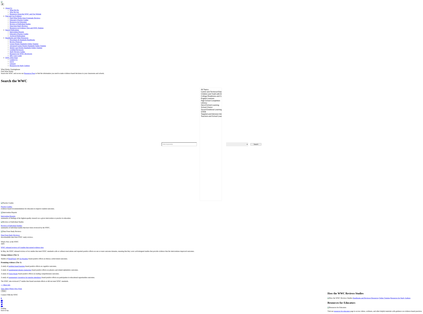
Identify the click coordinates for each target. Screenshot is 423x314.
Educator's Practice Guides (19, 20)
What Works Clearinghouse (10, 69)
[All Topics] (211, 90)
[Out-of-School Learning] (211, 105)
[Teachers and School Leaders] (211, 116)
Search (256, 144)
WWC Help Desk (11, 58)
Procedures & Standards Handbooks (22, 40)
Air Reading (23, 259)
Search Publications (12, 30)
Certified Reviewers (17, 50)
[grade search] (237, 144)
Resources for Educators (18, 22)
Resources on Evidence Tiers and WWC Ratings (27, 28)
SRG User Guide (16, 56)
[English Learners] (211, 99)
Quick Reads (13, 274)
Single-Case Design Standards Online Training (26, 48)
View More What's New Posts (11, 289)
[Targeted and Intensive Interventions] (211, 114)
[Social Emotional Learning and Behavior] (211, 110)
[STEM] (211, 112)
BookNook (12, 259)
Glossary (13, 64)
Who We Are (14, 12)
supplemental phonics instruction (20, 270)
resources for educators (342, 311)
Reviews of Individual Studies (20, 24)
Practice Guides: (6, 207)
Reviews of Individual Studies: (11, 226)
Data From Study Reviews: (10, 235)
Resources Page (29, 73)
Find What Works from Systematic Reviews (25, 18)
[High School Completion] (211, 101)
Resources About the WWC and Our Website (25, 14)
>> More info (5, 285)
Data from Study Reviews (19, 26)
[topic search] (211, 144)
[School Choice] (211, 107)
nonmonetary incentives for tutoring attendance (25, 277)
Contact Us (14, 60)
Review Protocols (16, 42)
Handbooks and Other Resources (16, 38)
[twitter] (211, 305)
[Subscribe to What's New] (211, 299)
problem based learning (17, 266)
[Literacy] (211, 103)
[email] (211, 301)
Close (3, 291)
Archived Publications (17, 36)
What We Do (14, 10)
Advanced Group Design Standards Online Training (28, 46)
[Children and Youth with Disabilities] (211, 94)
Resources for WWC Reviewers (21, 54)
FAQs (12, 62)
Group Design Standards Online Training (24, 44)
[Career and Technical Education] (211, 92)
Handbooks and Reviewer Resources (365, 298)
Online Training (384, 298)
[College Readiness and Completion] (211, 96)
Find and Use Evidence (13, 16)
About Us (8, 8)
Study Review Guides (17, 52)
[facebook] (211, 303)
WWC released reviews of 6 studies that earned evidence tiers (22, 247)
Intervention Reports (17, 32)
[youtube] (211, 306)
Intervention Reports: (8, 216)
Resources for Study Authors (20, 66)
